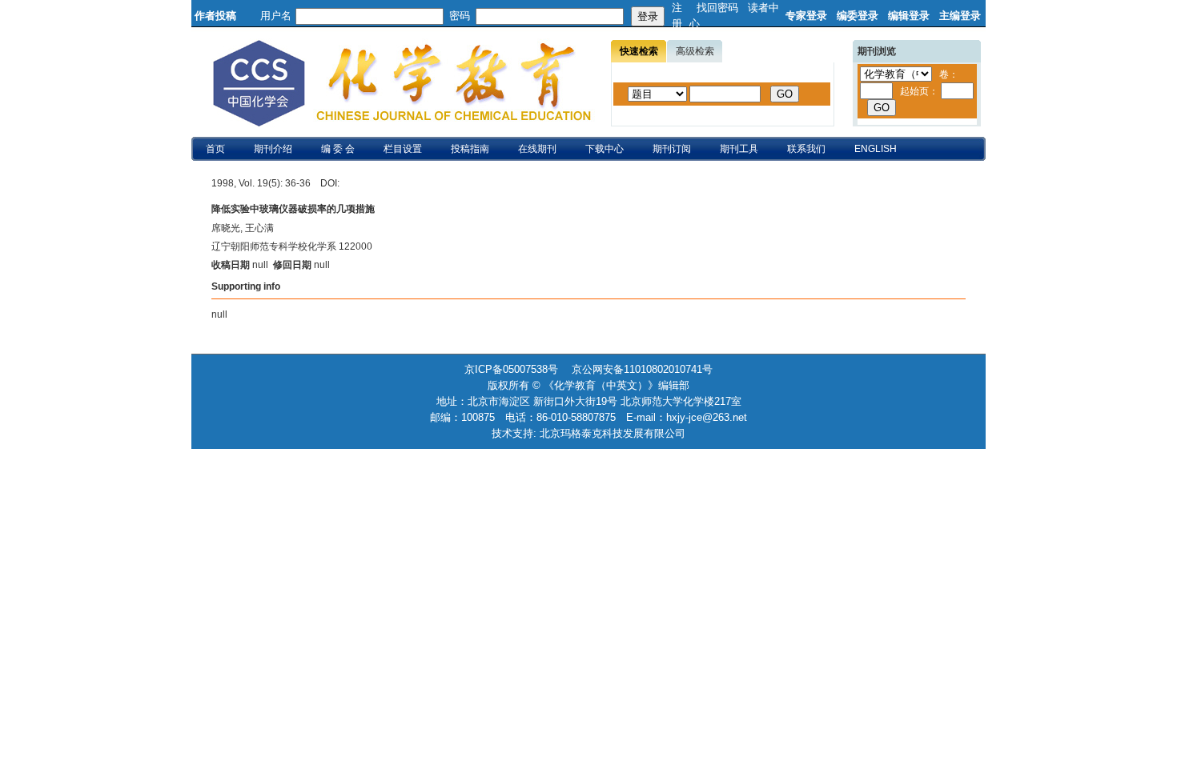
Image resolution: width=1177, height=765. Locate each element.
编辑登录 (909, 16)
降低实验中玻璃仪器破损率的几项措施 (293, 208)
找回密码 (717, 8)
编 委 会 (338, 148)
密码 (459, 16)
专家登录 (806, 16)
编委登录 (857, 16)
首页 (215, 148)
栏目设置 (403, 148)
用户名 (275, 16)
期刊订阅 (672, 148)
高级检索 (695, 51)
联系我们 (806, 148)
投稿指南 (470, 148)
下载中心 (604, 148)
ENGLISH (875, 148)
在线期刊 (537, 148)
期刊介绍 (273, 148)
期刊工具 (739, 148)
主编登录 (960, 16)
